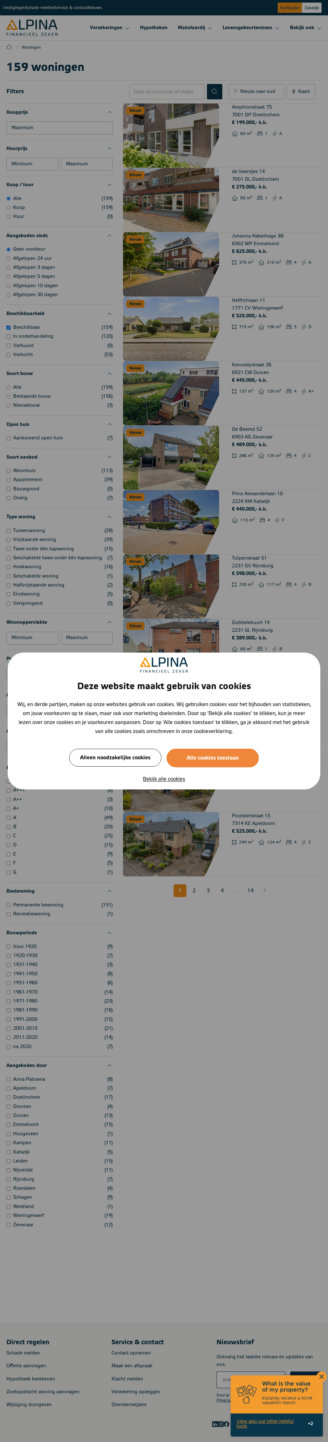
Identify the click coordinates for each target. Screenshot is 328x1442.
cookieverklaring (213, 731)
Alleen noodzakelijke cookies (115, 758)
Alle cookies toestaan (213, 758)
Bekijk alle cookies (164, 779)
